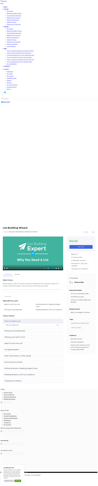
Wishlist (86, 232)
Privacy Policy (8, 392)
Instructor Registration (11, 418)
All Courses (7, 414)
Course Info (7, 274)
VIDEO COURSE (76, 327)
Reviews (17, 274)
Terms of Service (9, 394)
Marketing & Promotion (31, 231)
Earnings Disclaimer (10, 397)
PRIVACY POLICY (9, 480)
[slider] (24, 268)
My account (7, 424)
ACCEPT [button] (18, 480)
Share (93, 232)
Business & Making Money (16, 231)
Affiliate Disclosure (9, 399)
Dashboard (7, 420)
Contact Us (7, 422)
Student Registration (10, 416)
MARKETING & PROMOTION (80, 323)
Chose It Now (79, 282)
